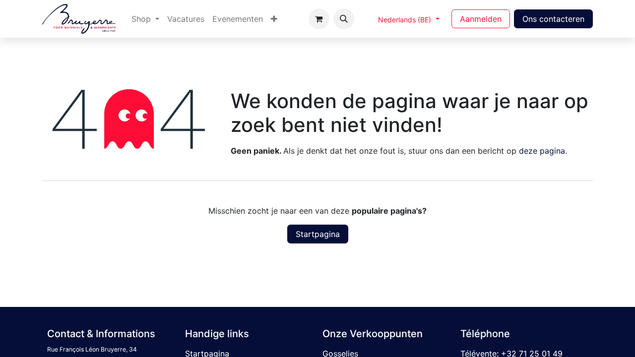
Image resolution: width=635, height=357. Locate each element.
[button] (343, 18)
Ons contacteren (553, 19)
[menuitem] (145, 19)
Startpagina (318, 234)
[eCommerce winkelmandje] (319, 18)
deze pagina (542, 151)
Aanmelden (481, 19)
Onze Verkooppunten (372, 334)
